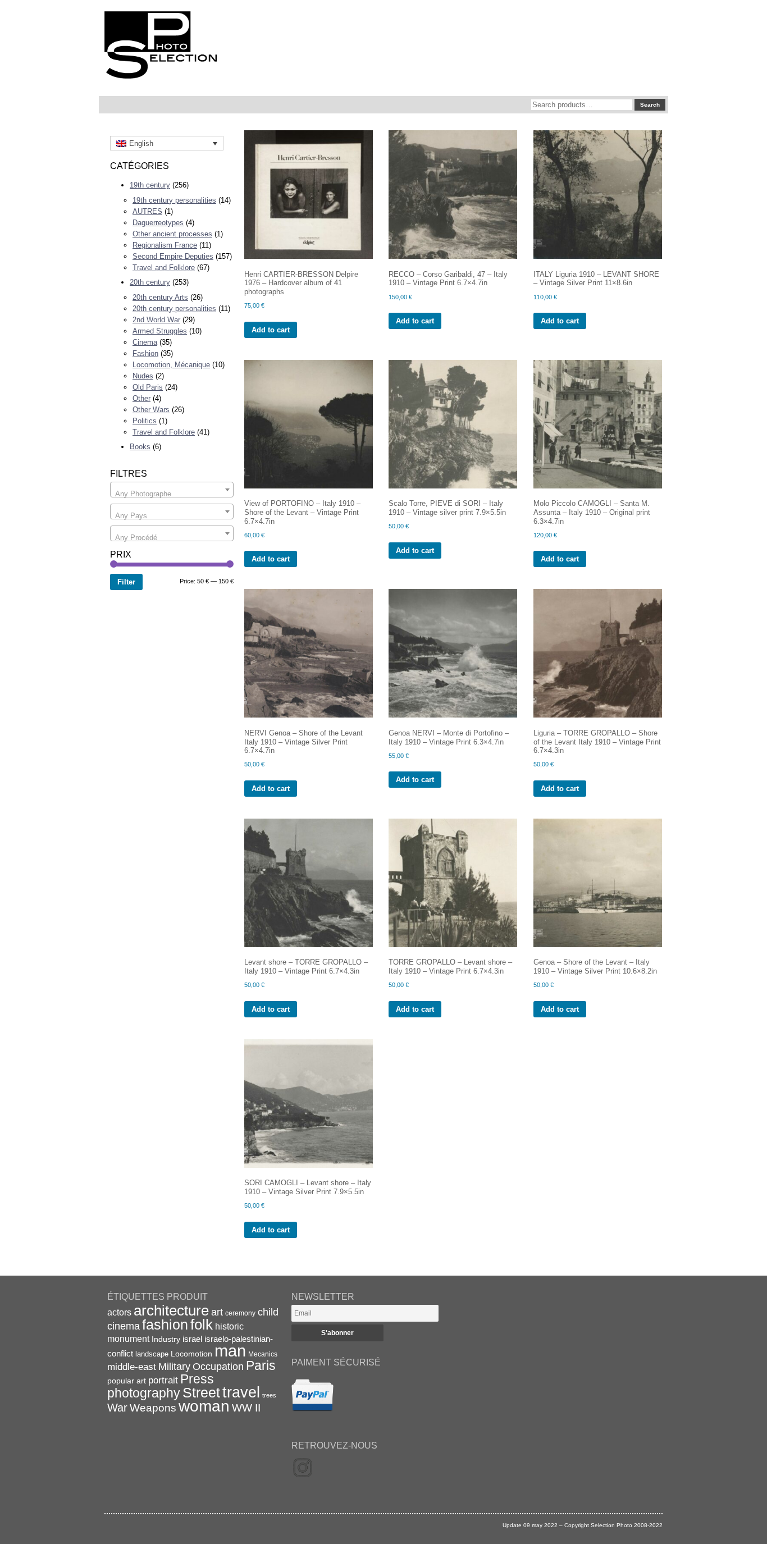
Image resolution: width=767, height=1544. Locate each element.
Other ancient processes (172, 234)
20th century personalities (174, 308)
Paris (261, 1365)
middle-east (131, 1367)
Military (174, 1366)
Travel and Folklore (164, 267)
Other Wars (151, 409)
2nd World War (156, 320)
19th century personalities (174, 200)
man (230, 1350)
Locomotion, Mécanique (171, 364)
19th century (150, 185)
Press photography (160, 1386)
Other (141, 398)
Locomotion (191, 1353)
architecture (171, 1310)
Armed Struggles (160, 331)
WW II (246, 1408)
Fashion (145, 353)
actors (119, 1312)
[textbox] (172, 493)
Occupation (218, 1366)
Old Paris (148, 387)
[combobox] (172, 489)
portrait (163, 1380)
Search (650, 105)
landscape (151, 1354)
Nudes (143, 376)
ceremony (240, 1313)
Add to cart (271, 330)
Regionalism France (165, 245)
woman (204, 1406)
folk (201, 1324)
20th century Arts (160, 297)
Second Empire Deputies (173, 256)
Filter (126, 582)
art (217, 1312)
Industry (166, 1339)
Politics (145, 421)
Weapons (153, 1408)
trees (269, 1395)
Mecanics (262, 1354)
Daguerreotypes (158, 222)
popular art (126, 1380)
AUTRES (147, 211)
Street (201, 1392)
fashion (165, 1324)
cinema (123, 1326)
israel (192, 1339)
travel (241, 1392)
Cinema (145, 342)
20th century (150, 282)
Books (140, 446)
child (268, 1312)
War (117, 1407)
